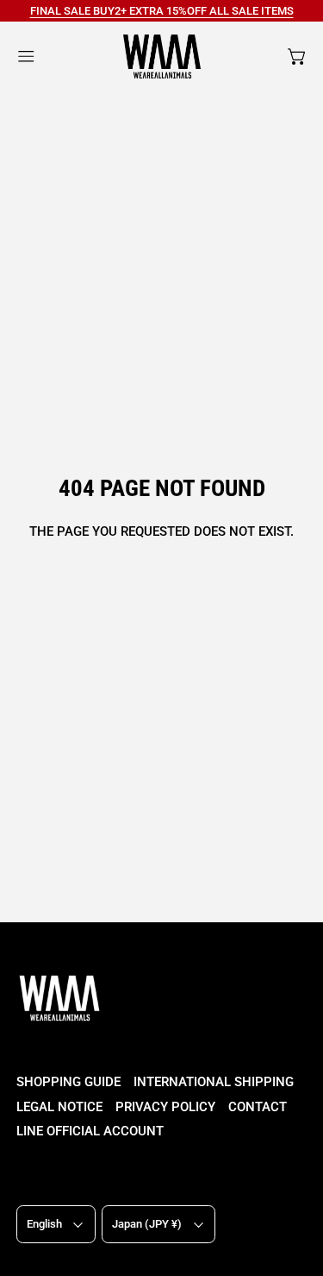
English (44, 1223)
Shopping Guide (68, 1082)
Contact (257, 1107)
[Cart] (297, 56)
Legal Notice (59, 1107)
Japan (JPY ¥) (147, 1223)
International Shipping (214, 1082)
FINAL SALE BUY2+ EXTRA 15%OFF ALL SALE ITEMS (162, 10)
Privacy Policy (165, 1107)
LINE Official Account (90, 1131)
